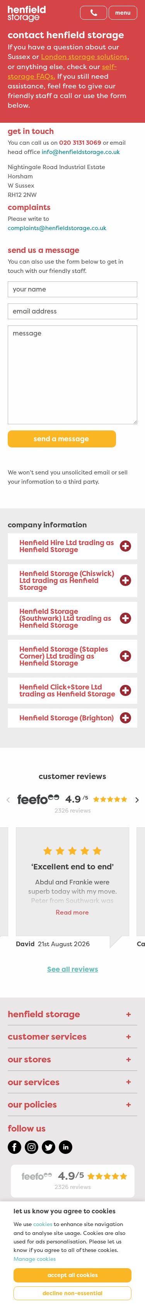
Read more (72, 912)
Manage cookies (35, 1259)
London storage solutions (84, 57)
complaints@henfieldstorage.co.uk (57, 228)
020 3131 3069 (80, 142)
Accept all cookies (73, 1275)
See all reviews (72, 969)
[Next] (136, 800)
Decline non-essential (72, 1293)
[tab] (72, 546)
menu (123, 13)
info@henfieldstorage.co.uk (81, 152)
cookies (42, 1224)
